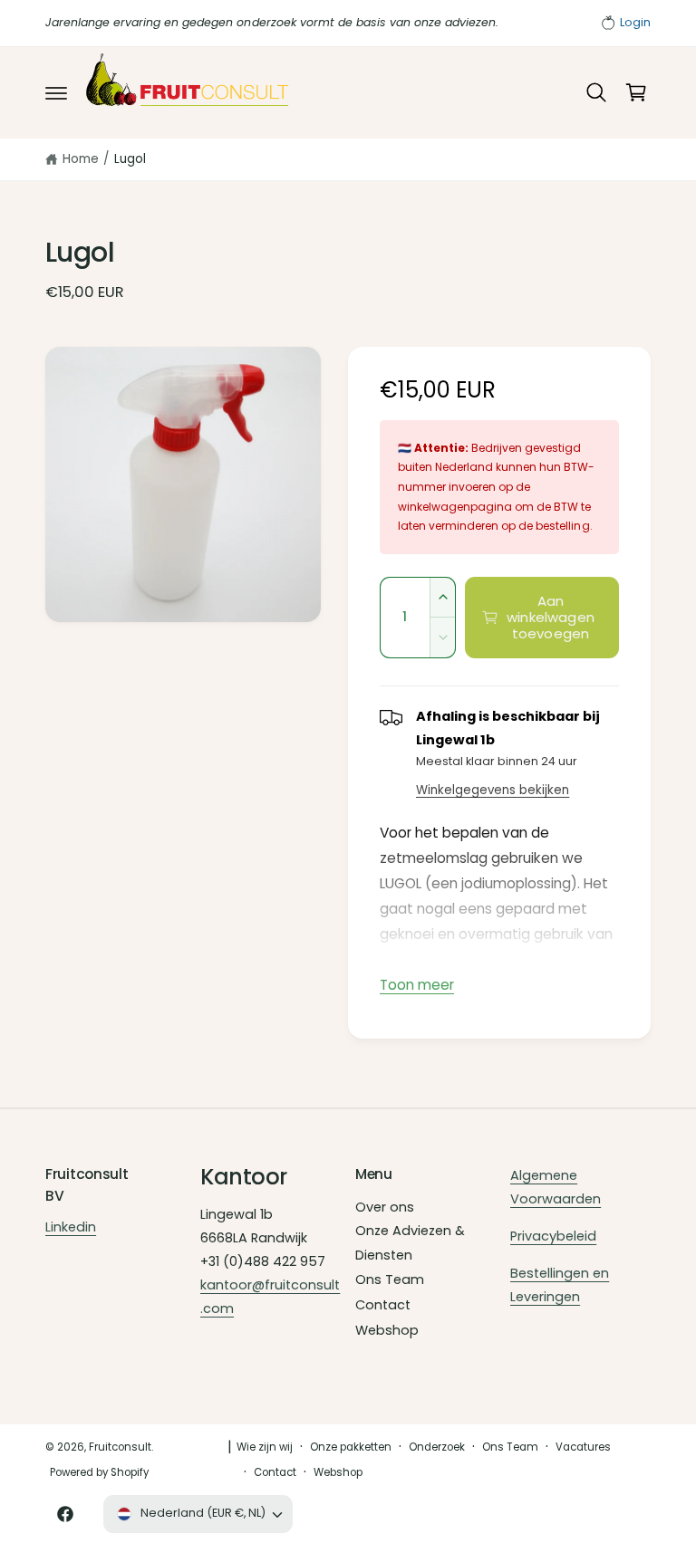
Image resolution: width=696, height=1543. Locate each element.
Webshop (387, 1330)
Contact (383, 1305)
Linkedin (70, 1227)
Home (81, 159)
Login (635, 22)
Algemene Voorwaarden (555, 1187)
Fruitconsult (120, 1447)
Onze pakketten (351, 1447)
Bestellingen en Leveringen (559, 1285)
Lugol (130, 159)
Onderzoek (437, 1447)
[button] (56, 92)
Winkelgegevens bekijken (492, 790)
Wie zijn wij (265, 1447)
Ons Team (389, 1279)
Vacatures (583, 1447)
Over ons (384, 1207)
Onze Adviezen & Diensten (410, 1242)
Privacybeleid (553, 1236)
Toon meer (417, 984)
